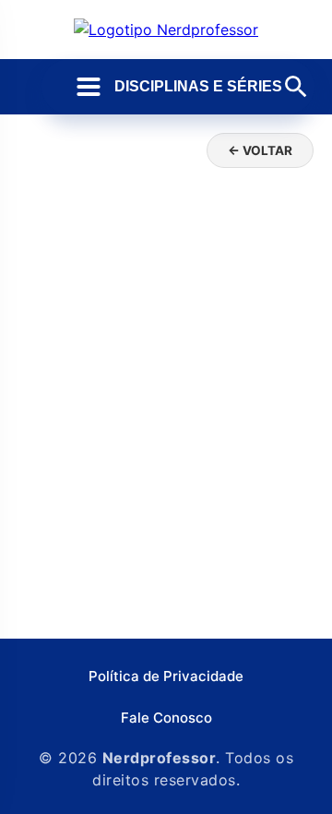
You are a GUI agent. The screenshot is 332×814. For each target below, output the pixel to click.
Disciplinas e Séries (198, 86)
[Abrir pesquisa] (296, 87)
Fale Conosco (166, 717)
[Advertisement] (166, 445)
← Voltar (260, 150)
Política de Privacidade (166, 676)
